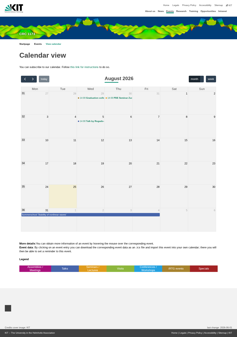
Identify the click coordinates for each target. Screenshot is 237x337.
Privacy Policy (189, 5)
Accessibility (205, 5)
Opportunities (208, 11)
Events (170, 11)
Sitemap (218, 5)
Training (193, 11)
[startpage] (231, 11)
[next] (33, 79)
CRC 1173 (27, 34)
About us (150, 11)
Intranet (222, 11)
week (211, 79)
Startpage (24, 44)
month (194, 79)
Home (166, 5)
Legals (175, 5)
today (44, 79)
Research (181, 11)
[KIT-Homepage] (14, 8)
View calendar (53, 44)
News (161, 11)
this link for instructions (84, 67)
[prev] (25, 79)
